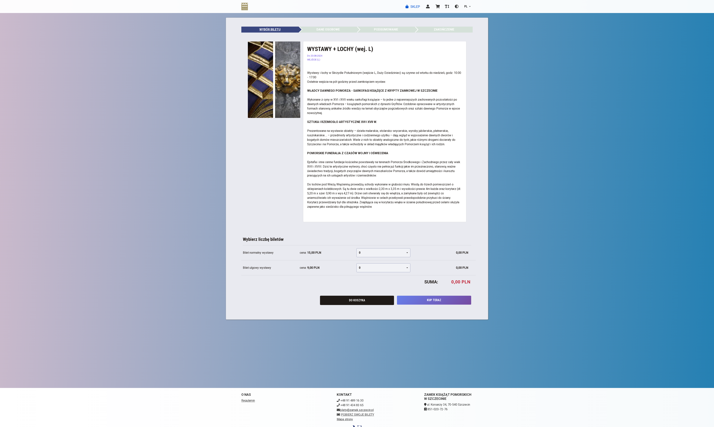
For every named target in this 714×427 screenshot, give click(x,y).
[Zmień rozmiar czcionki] (447, 6)
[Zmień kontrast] (457, 6)
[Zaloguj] (428, 6)
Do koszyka (357, 300)
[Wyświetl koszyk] (438, 6)
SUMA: (431, 282)
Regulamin (248, 400)
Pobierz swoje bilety (357, 414)
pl (465, 6)
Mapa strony (345, 419)
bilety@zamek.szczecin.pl (357, 410)
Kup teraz (434, 300)
